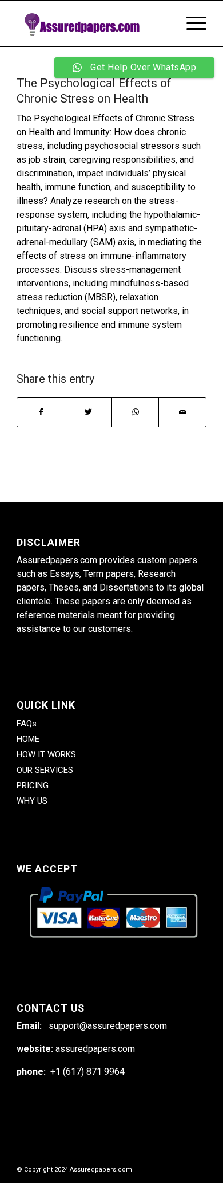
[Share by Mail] (182, 412)
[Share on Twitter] (88, 412)
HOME (28, 739)
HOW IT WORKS (46, 754)
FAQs (27, 723)
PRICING (33, 785)
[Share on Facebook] (40, 412)
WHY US (32, 801)
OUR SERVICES (45, 770)
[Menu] (190, 23)
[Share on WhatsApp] (135, 412)
